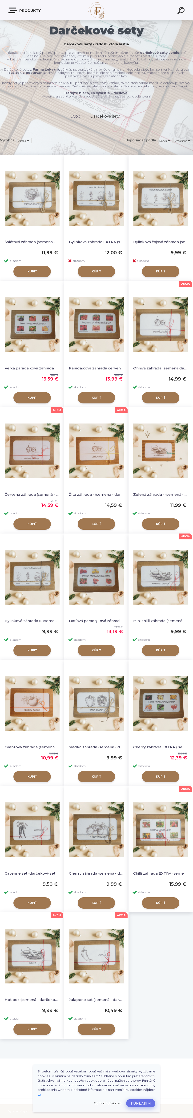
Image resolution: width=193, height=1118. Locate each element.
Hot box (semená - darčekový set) (32, 999)
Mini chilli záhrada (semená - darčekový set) (160, 620)
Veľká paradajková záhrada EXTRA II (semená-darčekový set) (32, 368)
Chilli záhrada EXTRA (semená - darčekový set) (160, 873)
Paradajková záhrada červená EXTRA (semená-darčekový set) (96, 368)
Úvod (75, 116)
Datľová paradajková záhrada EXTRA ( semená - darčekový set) (96, 620)
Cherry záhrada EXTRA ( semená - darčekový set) (160, 747)
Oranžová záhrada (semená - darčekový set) (32, 747)
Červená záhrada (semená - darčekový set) (32, 494)
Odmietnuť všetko (107, 1103)
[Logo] (96, 10)
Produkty (29, 10)
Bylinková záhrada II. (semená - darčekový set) (32, 620)
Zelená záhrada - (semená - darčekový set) (160, 494)
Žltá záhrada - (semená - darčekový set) (96, 494)
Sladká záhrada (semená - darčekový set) (96, 747)
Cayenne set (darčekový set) (31, 873)
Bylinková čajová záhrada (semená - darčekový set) (160, 242)
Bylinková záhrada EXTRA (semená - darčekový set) (96, 242)
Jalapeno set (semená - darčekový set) (96, 999)
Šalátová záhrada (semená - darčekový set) (32, 242)
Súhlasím (141, 1103)
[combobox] (165, 140)
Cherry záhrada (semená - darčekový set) (96, 873)
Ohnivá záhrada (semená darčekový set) (160, 368)
